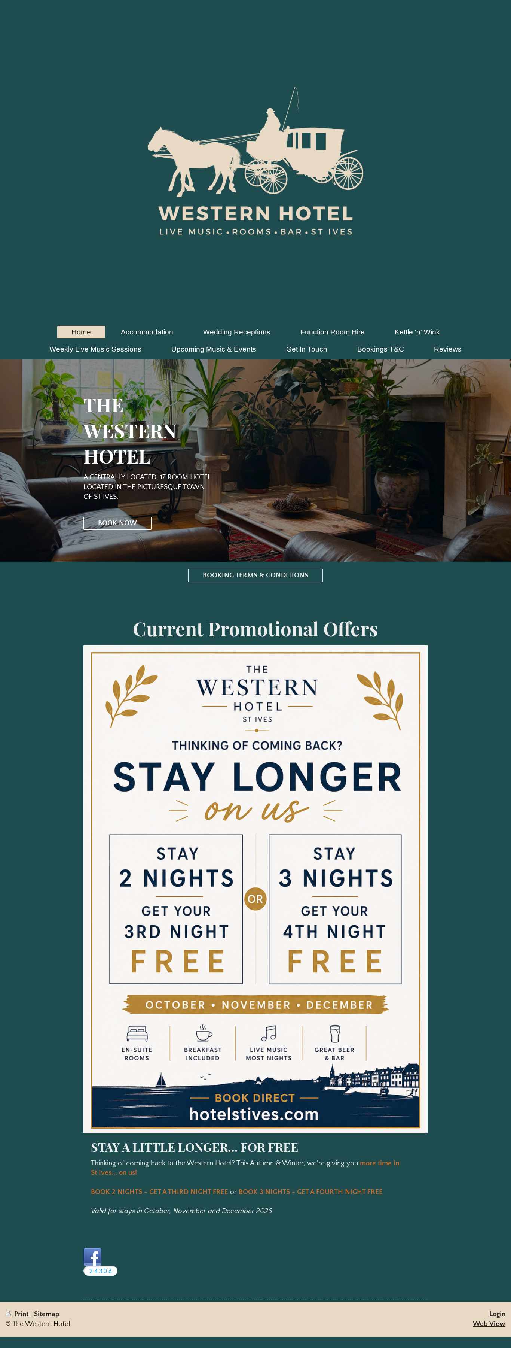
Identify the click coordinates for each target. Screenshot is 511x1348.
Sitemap (46, 1314)
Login (497, 1314)
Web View (489, 1324)
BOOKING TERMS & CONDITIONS (255, 575)
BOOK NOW (117, 523)
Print (21, 1314)
